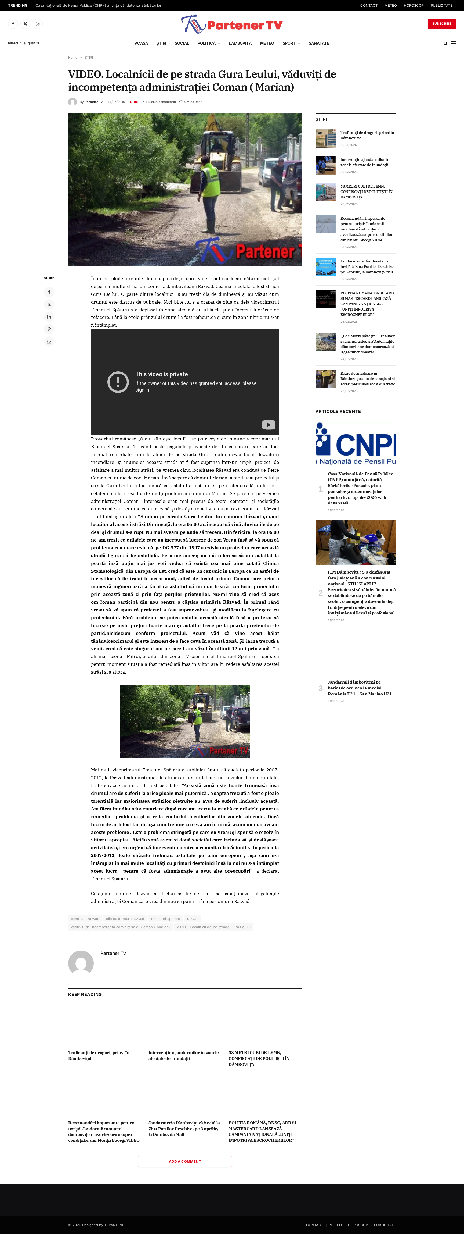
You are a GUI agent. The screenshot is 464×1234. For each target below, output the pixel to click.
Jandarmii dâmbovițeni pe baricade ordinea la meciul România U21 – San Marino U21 (360, 687)
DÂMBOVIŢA (240, 43)
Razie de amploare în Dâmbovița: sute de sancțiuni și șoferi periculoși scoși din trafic (367, 378)
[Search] (446, 43)
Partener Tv (94, 102)
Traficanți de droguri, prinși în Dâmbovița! (98, 1055)
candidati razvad (85, 918)
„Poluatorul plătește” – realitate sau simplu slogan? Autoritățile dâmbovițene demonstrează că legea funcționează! (368, 343)
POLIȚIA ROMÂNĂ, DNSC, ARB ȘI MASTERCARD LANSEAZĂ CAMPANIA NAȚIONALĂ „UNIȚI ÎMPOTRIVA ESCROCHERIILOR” (262, 1131)
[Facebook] (49, 292)
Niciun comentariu (162, 102)
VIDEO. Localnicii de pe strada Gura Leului (214, 927)
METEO (391, 5)
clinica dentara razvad (125, 918)
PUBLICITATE (441, 5)
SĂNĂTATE (319, 43)
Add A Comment (185, 1161)
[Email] (49, 341)
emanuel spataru (165, 918)
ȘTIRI (161, 43)
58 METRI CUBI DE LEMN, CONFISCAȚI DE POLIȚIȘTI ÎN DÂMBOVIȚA (259, 1058)
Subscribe (441, 24)
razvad (193, 918)
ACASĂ (141, 43)
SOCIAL (182, 43)
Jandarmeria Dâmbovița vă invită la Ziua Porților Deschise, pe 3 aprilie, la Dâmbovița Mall (184, 1128)
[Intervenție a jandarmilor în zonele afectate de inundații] (185, 1024)
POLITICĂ (207, 43)
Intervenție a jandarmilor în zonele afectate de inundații (183, 1055)
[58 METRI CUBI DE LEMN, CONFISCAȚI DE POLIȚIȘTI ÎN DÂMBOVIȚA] (265, 1024)
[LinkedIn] (49, 317)
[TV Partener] (232, 24)
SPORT (289, 43)
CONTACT (369, 5)
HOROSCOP (414, 5)
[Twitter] (49, 304)
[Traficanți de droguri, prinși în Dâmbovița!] (105, 1024)
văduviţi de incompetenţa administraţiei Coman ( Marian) (120, 927)
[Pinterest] (49, 329)
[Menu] (453, 43)
